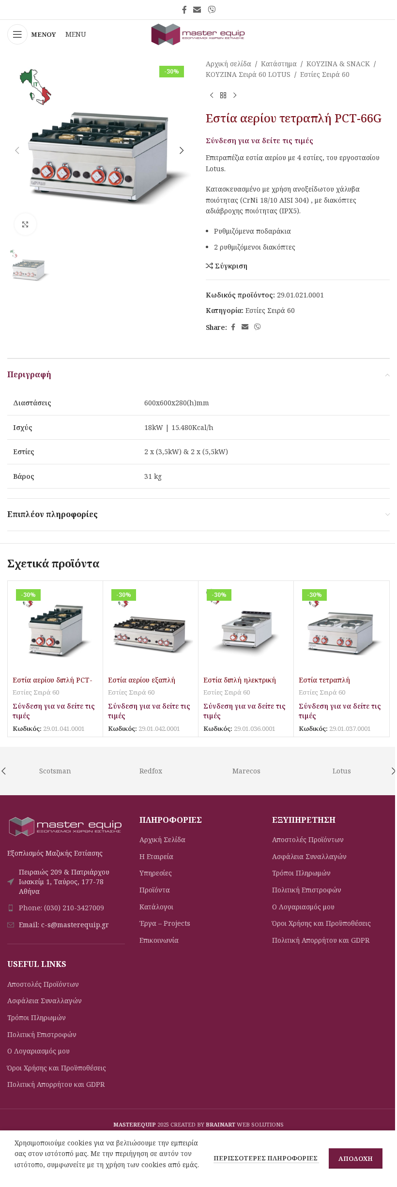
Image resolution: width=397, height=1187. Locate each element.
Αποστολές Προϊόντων (43, 984)
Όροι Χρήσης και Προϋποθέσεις (56, 1067)
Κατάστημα (279, 63)
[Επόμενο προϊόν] (235, 96)
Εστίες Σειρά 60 (325, 74)
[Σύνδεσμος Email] (197, 9)
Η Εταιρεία (156, 856)
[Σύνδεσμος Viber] (211, 9)
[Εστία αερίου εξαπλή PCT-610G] (150, 628)
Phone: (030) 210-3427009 (61, 907)
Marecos (246, 770)
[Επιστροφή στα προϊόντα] (223, 96)
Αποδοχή (355, 1158)
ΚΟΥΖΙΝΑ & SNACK (338, 63)
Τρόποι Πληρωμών (36, 1017)
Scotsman (55, 770)
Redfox (150, 770)
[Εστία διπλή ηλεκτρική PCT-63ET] (246, 628)
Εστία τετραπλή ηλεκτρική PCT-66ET (332, 684)
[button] (17, 150)
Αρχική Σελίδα (162, 839)
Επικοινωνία (159, 940)
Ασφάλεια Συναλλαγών (44, 1000)
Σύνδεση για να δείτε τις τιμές (259, 140)
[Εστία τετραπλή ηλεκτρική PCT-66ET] (341, 628)
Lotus (342, 770)
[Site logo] (198, 33)
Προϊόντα (154, 889)
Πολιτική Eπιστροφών (41, 1034)
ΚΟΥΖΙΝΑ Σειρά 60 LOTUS (248, 74)
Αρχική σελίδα (228, 63)
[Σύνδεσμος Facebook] (184, 9)
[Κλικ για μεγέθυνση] (25, 224)
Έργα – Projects (164, 923)
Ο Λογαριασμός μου (38, 1050)
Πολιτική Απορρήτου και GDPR (56, 1084)
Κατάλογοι (156, 906)
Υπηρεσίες (155, 872)
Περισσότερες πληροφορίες (266, 1158)
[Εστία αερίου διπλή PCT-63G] (55, 628)
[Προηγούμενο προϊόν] (211, 96)
